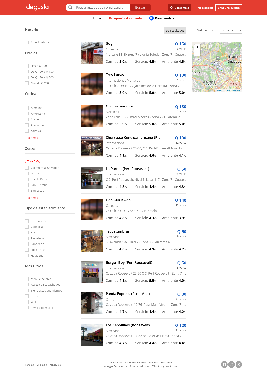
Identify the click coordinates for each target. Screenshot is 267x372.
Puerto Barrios (40, 179)
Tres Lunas (115, 74)
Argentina (37, 125)
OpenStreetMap (233, 90)
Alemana (36, 108)
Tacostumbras (118, 231)
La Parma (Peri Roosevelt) (127, 168)
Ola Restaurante (119, 106)
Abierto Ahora (40, 42)
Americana (38, 113)
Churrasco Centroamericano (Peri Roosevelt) (143, 137)
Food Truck (38, 250)
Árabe (35, 119)
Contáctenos (116, 362)
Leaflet (219, 90)
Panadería (37, 244)
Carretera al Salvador (45, 168)
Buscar (140, 7)
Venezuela (55, 364)
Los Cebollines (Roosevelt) (128, 325)
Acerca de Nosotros (136, 362)
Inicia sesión (204, 8)
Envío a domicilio (42, 307)
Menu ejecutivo (41, 279)
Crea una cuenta (229, 8)
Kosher (35, 296)
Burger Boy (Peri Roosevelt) (129, 262)
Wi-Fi (34, 302)
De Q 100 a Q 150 (42, 71)
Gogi (109, 43)
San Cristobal (39, 185)
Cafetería (37, 227)
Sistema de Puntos (140, 366)
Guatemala (181, 8)
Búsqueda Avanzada (125, 18)
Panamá (29, 364)
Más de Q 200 (40, 83)
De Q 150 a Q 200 (42, 77)
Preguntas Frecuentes (161, 362)
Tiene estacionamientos (46, 290)
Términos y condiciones (165, 366)
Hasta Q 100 (39, 66)
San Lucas (37, 190)
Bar (33, 232)
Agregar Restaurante (115, 366)
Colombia (42, 364)
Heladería (37, 255)
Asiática (36, 131)
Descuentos (162, 18)
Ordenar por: (205, 30)
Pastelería (37, 238)
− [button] (197, 53)
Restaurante (39, 221)
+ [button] (197, 47)
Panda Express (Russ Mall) (128, 293)
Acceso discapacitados (45, 284)
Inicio (97, 18)
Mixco (35, 173)
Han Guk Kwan (118, 200)
